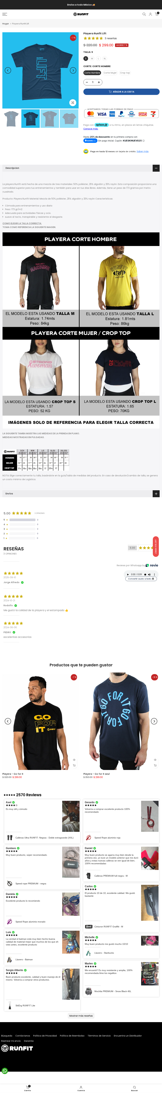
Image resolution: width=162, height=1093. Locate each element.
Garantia (29, 1041)
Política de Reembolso (72, 1035)
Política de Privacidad (45, 1035)
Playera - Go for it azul (96, 773)
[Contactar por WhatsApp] (5, 1071)
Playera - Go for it (12, 773)
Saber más (143, 151)
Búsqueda (6, 1035)
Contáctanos (22, 1035)
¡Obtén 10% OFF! (155, 546)
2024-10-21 (9, 600)
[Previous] (8, 70)
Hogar (5, 24)
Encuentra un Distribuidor (128, 1035)
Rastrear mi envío (11, 1041)
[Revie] (152, 565)
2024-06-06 (10, 627)
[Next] (73, 70)
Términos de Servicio (99, 1035)
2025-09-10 (9, 577)
